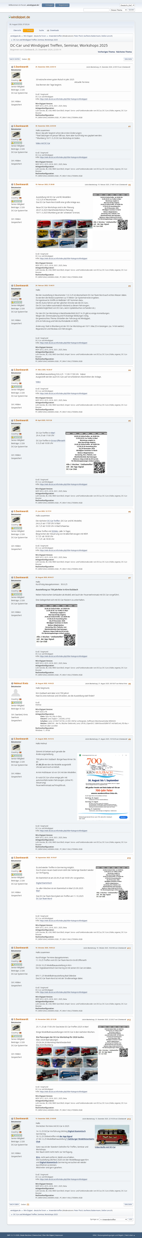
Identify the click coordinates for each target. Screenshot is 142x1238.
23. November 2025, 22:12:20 (46, 1019)
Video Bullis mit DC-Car (105, 1147)
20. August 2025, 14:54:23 (45, 683)
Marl (53, 433)
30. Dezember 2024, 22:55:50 (46, 126)
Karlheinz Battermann (92, 36)
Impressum (59, 1235)
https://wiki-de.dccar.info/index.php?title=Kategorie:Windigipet (63, 99)
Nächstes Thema (124, 52)
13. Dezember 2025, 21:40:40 (46, 1118)
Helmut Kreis (21, 683)
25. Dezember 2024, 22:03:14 (46, 67)
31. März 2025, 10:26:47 (44, 370)
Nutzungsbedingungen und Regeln (110, 1235)
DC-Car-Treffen (53, 521)
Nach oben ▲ (130, 1235)
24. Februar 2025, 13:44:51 (45, 285)
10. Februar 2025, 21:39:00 (45, 184)
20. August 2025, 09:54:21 (45, 577)
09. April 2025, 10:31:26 (44, 420)
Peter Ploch (78, 36)
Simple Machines (25, 1235)
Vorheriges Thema (106, 52)
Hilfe (94, 1235)
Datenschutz (37, 1235)
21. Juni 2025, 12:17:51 (43, 511)
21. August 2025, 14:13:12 (45, 739)
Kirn (38, 1157)
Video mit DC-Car (43, 143)
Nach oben (14, 1204)
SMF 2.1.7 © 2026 (13, 1235)
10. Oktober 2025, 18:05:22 (45, 948)
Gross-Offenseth (58, 440)
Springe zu (94, 1219)
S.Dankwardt (21, 66)
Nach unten (15, 59)
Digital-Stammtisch (44, 883)
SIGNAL (55, 531)
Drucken (128, 59)
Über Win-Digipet (48, 1235)
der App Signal (65, 1136)
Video (38, 382)
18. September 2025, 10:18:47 (46, 857)
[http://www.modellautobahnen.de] (12, 98)
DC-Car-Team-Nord (44, 898)
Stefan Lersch (106, 36)
